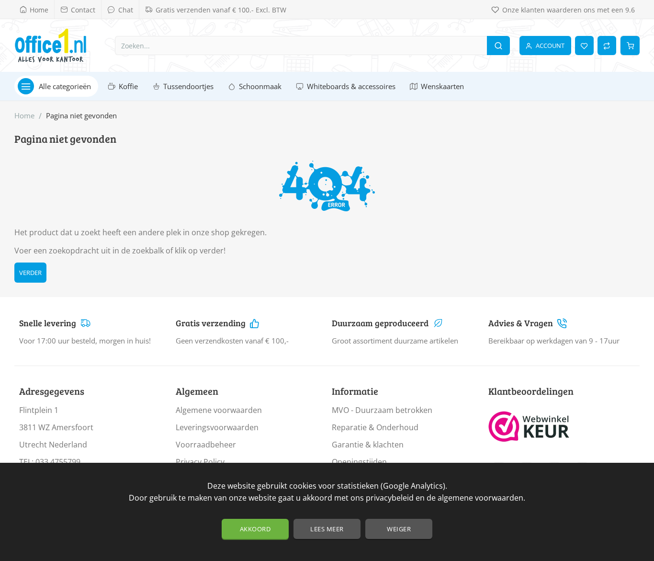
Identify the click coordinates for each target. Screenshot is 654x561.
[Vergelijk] (607, 45)
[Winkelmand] (630, 45)
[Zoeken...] (498, 45)
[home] (24, 115)
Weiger (399, 529)
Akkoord (255, 529)
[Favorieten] (584, 45)
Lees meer (327, 529)
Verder (30, 272)
